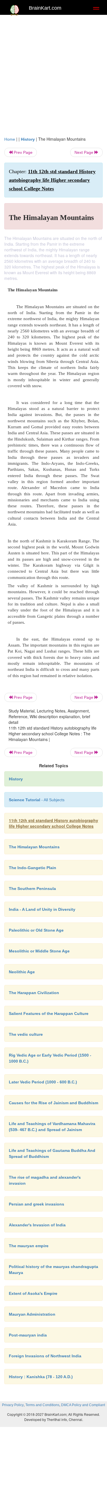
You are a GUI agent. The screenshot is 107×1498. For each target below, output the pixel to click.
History (28, 139)
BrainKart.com (45, 8)
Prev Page (23, 152)
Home (9, 139)
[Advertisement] (53, 74)
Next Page (84, 152)
